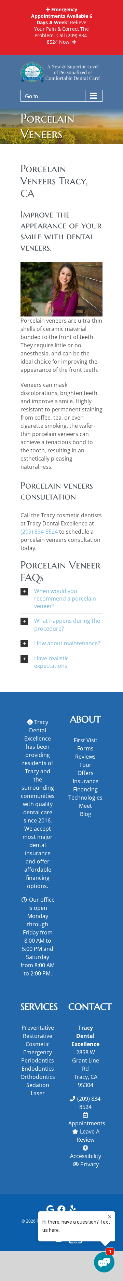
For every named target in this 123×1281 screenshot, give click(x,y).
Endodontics (38, 1068)
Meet (85, 806)
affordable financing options (37, 878)
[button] (61, 598)
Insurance (85, 781)
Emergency (37, 1052)
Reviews (85, 756)
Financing (85, 789)
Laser (38, 1093)
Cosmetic (38, 1044)
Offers (86, 773)
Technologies (85, 797)
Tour (85, 765)
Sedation (37, 1085)
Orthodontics (37, 1077)
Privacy (89, 1164)
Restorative (37, 1036)
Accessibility (85, 1156)
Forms (85, 748)
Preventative (38, 1027)
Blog (85, 814)
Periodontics (37, 1060)
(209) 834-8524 (39, 531)
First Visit (85, 740)
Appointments (86, 1123)
